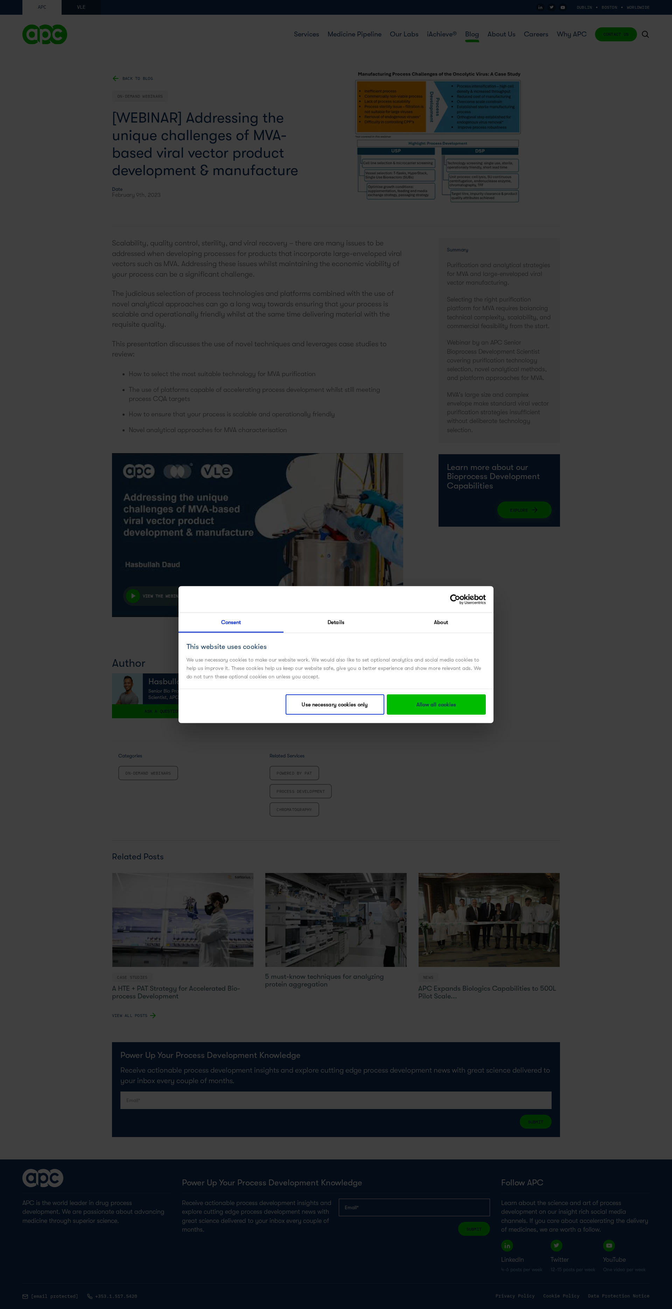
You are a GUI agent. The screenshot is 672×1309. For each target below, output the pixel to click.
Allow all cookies (436, 704)
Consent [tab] (231, 622)
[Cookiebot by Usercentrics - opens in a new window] (455, 599)
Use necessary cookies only (335, 704)
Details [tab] (336, 622)
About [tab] (441, 622)
